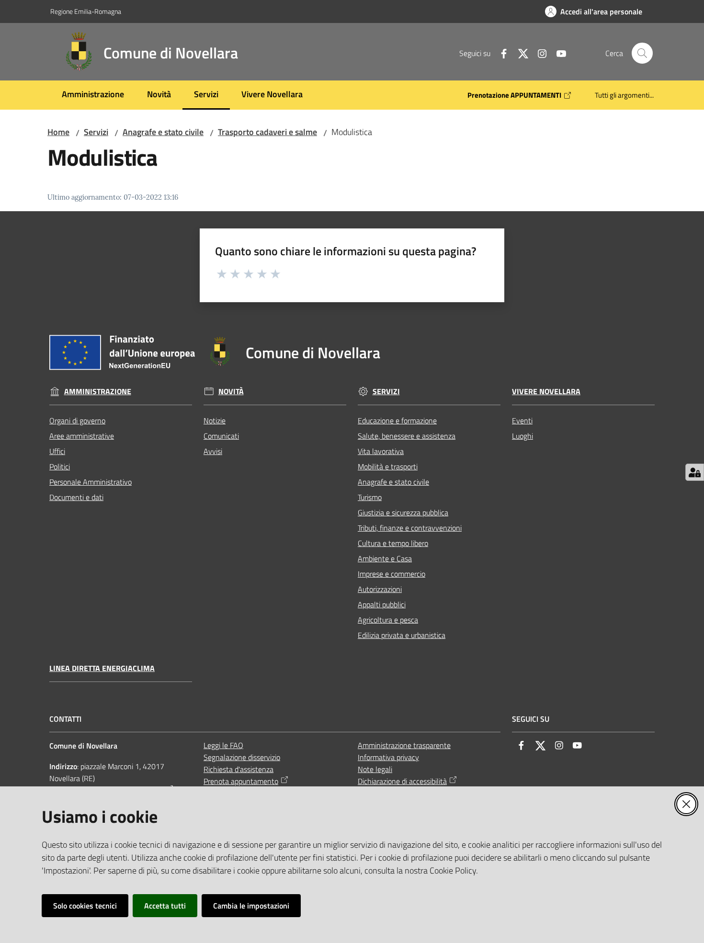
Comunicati (221, 436)
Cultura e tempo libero (393, 543)
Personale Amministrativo (90, 482)
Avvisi (213, 451)
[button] (642, 53)
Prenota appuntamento (241, 781)
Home (58, 131)
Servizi (96, 131)
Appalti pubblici (382, 604)
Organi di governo (77, 420)
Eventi (522, 420)
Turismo (370, 497)
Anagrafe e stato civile (163, 131)
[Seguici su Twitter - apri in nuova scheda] (519, 52)
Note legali (375, 769)
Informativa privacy (388, 757)
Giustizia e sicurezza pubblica (403, 512)
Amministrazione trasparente (404, 745)
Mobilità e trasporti (388, 466)
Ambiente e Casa (385, 558)
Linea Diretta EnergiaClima (102, 668)
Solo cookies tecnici (85, 905)
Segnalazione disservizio (242, 757)
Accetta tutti (165, 905)
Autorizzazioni (380, 589)
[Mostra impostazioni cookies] (694, 472)
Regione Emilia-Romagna (85, 11)
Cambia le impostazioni (251, 905)
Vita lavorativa (381, 451)
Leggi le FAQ (223, 745)
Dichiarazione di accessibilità (402, 781)
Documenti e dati (76, 497)
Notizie (215, 420)
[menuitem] (93, 95)
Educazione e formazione (397, 420)
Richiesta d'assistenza (238, 769)
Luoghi (522, 436)
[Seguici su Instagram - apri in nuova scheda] (538, 52)
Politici (59, 466)
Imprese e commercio (391, 573)
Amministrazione (97, 391)
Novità (231, 391)
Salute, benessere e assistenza (406, 436)
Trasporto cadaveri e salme (267, 131)
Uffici (57, 451)
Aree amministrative (81, 436)
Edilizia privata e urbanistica (401, 635)
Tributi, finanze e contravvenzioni (410, 528)
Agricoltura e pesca (388, 619)
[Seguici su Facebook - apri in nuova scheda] (500, 52)
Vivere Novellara (546, 391)
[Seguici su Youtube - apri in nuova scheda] (557, 52)
